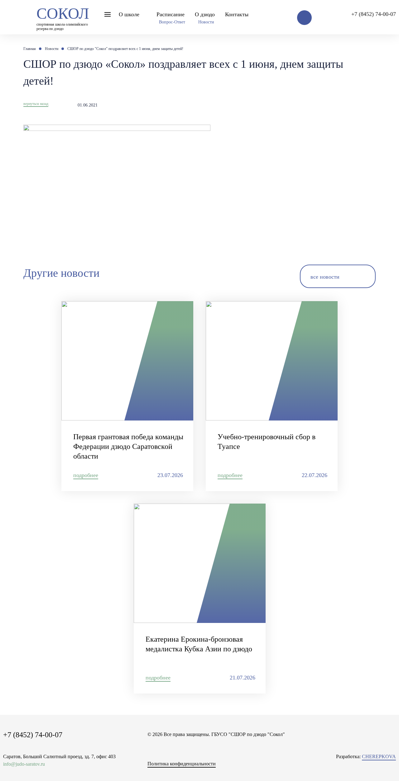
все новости (324, 277)
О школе (129, 14)
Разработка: (366, 756)
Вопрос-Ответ (172, 22)
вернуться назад (35, 104)
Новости (206, 22)
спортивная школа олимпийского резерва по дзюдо (62, 17)
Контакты (236, 14)
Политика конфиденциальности (181, 763)
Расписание (170, 14)
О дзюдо (205, 14)
